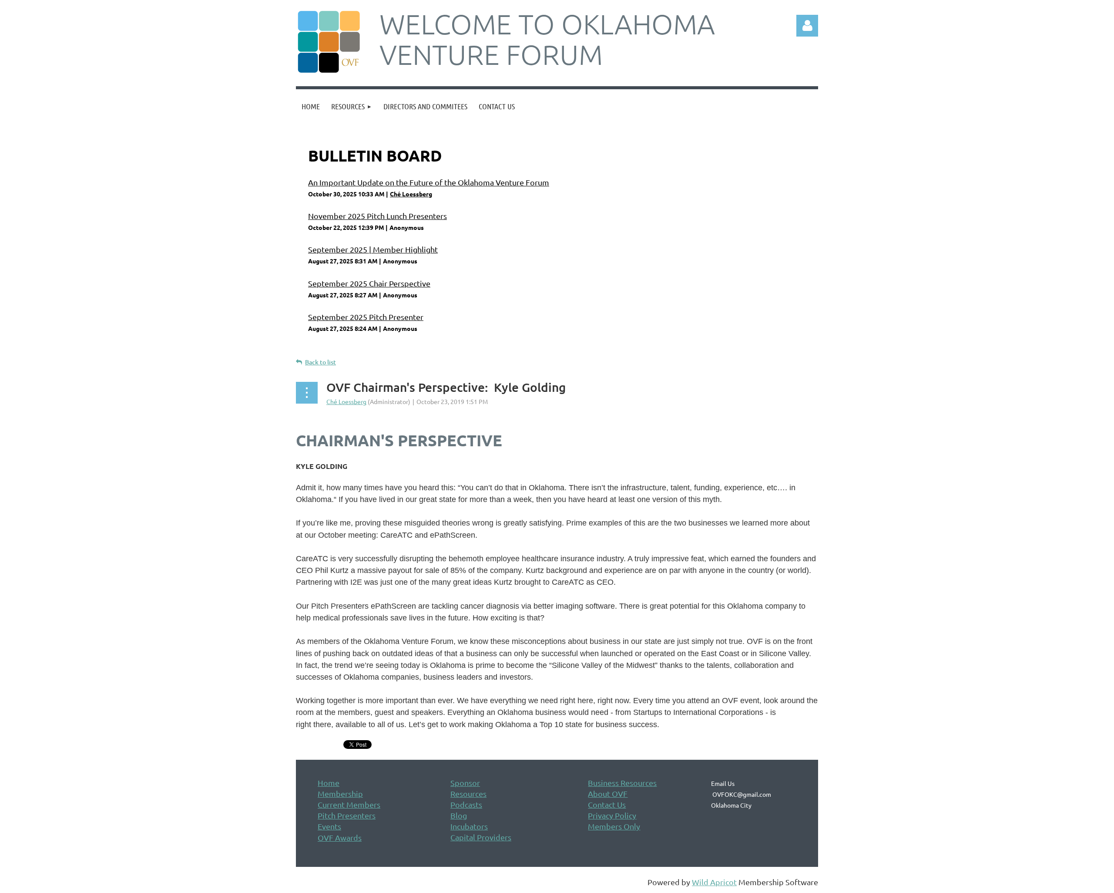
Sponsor (465, 782)
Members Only (614, 826)
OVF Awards (340, 837)
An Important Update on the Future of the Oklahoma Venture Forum (428, 182)
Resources (468, 793)
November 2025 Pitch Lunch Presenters (377, 215)
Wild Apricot (714, 881)
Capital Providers (480, 837)
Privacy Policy (612, 815)
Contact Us (607, 804)
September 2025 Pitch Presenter (365, 316)
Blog (458, 815)
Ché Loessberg (411, 194)
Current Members (349, 804)
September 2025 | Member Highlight (373, 249)
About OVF (607, 793)
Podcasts (466, 804)
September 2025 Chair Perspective (369, 283)
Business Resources (622, 782)
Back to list (320, 362)
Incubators (469, 826)
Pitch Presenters (347, 815)
